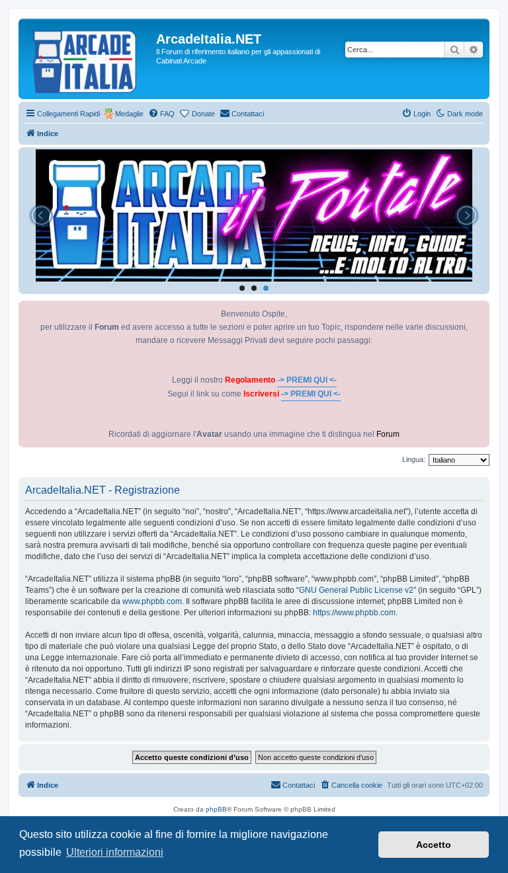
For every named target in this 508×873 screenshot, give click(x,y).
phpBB (216, 809)
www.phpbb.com (152, 601)
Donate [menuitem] (203, 114)
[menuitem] (161, 114)
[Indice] (89, 59)
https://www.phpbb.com (354, 612)
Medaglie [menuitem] (129, 114)
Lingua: (413, 459)
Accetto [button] (433, 844)
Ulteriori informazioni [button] (114, 852)
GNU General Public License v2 (356, 590)
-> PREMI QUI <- (307, 380)
